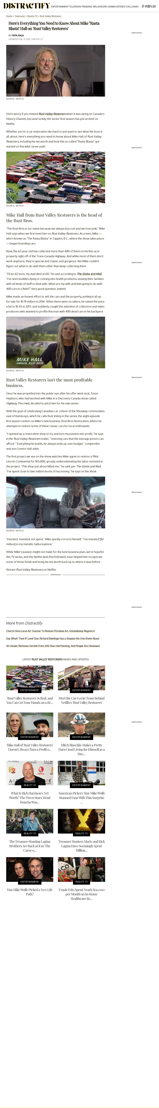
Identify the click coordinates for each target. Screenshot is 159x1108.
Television (75, 6)
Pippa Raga (18, 35)
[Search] (143, 6)
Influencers (100, 6)
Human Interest (116, 6)
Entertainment (60, 6)
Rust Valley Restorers (50, 16)
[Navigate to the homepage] (27, 6)
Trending (87, 6)
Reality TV (32, 16)
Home (9, 16)
